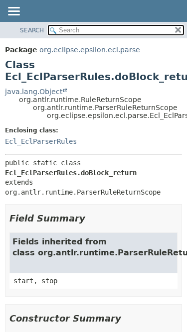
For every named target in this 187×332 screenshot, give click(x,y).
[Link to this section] (92, 218)
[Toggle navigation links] (13, 12)
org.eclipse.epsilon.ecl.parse (89, 50)
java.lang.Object (33, 92)
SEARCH (32, 30)
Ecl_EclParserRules (41, 141)
